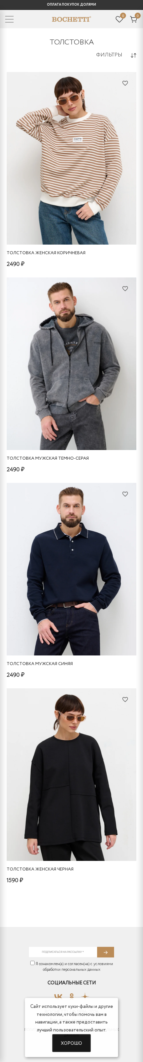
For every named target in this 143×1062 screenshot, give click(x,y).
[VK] (58, 994)
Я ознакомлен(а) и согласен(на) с (74, 966)
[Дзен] (85, 994)
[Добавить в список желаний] (125, 83)
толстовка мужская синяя (40, 664)
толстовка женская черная (40, 869)
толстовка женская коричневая (46, 253)
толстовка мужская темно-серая (48, 458)
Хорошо (71, 1043)
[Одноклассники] (71, 994)
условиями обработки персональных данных (78, 966)
